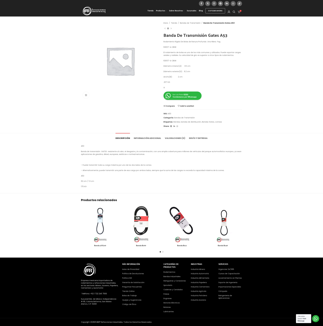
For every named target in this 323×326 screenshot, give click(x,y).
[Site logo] (94, 10)
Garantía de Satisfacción (133, 282)
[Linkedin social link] (226, 3)
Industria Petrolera (199, 295)
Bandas (176, 122)
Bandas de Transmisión (190, 23)
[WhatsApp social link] (233, 3)
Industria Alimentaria (200, 278)
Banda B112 (182, 245)
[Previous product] (165, 28)
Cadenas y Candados (173, 289)
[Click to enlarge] (86, 95)
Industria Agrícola (198, 291)
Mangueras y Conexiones (174, 281)
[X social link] (207, 3)
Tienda (174, 23)
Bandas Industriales (171, 276)
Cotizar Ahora (215, 11)
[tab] (122, 137)
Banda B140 (223, 245)
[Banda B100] (141, 224)
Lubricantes (168, 311)
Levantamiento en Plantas (230, 278)
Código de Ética (129, 304)
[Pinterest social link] (220, 3)
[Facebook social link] (201, 3)
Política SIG (127, 278)
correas (218, 122)
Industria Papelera (199, 282)
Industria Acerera (198, 300)
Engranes (167, 298)
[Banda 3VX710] (100, 224)
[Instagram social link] (214, 3)
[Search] (234, 11)
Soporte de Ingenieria (227, 282)
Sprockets (167, 285)
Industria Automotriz (200, 273)
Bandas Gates (208, 122)
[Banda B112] (182, 224)
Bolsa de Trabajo (129, 295)
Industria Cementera (200, 287)
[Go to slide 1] (160, 251)
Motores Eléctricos (171, 302)
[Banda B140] (223, 224)
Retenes (167, 307)
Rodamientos (169, 272)
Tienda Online (128, 291)
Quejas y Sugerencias (131, 300)
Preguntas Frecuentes (132, 287)
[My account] (228, 11)
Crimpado (222, 291)
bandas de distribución (191, 122)
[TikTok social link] (239, 3)
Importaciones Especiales (229, 287)
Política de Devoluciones (133, 273)
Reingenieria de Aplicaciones (225, 296)
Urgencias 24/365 (226, 269)
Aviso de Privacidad (130, 269)
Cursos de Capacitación (229, 273)
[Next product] (171, 28)
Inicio (165, 23)
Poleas (166, 294)
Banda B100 (141, 245)
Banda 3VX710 (100, 245)
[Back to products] (168, 28)
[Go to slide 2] (162, 251)
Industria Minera (198, 269)
